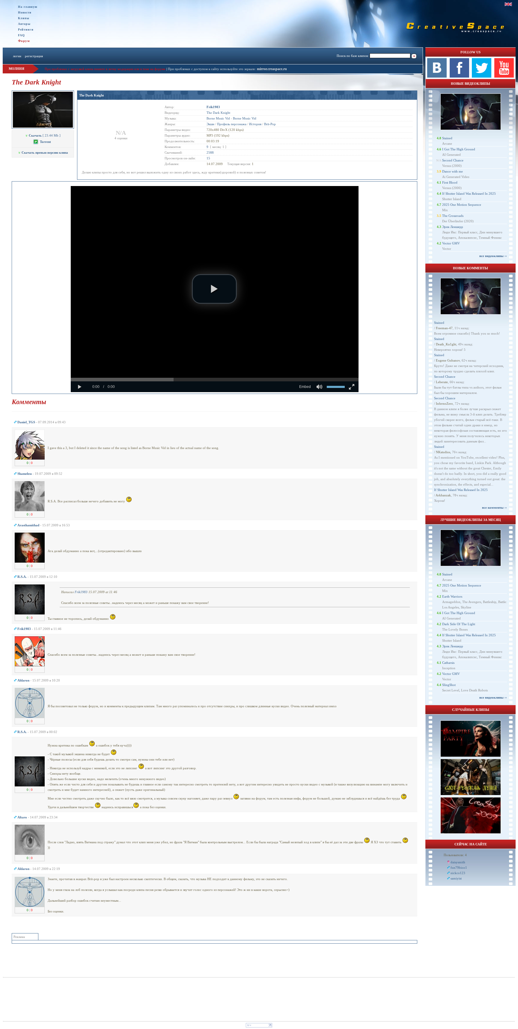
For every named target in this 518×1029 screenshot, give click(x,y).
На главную (27, 6)
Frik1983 (81, 592)
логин (17, 56)
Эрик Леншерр (452, 227)
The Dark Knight (91, 95)
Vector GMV (451, 243)
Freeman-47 (444, 328)
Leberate (442, 382)
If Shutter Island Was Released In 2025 (469, 193)
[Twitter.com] (481, 76)
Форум (24, 41)
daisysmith (458, 862)
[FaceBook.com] (459, 76)
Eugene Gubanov (448, 360)
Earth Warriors (452, 596)
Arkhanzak (443, 495)
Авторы (24, 23)
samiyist (456, 878)
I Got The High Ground (458, 149)
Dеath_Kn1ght (446, 344)
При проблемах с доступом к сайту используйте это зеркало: (212, 69)
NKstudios (443, 452)
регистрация (34, 56)
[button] (214, 289)
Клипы (23, 18)
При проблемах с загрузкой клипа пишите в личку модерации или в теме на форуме (105, 69)
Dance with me (452, 171)
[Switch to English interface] (508, 4)
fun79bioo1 (459, 867)
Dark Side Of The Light (458, 624)
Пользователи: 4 (455, 855)
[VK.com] (437, 76)
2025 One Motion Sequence (461, 204)
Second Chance (452, 160)
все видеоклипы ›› (493, 256)
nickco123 (458, 873)
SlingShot (449, 685)
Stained (447, 138)
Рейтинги (26, 29)
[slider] (215, 379)
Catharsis (448, 662)
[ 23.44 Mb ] (45, 135)
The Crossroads (452, 215)
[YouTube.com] (504, 76)
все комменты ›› (494, 507)
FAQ (21, 35)
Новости (24, 12)
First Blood (449, 182)
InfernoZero (444, 403)
